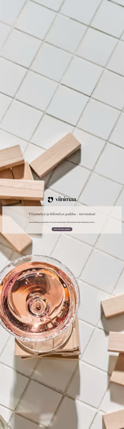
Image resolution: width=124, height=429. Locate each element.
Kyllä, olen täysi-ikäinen (62, 229)
